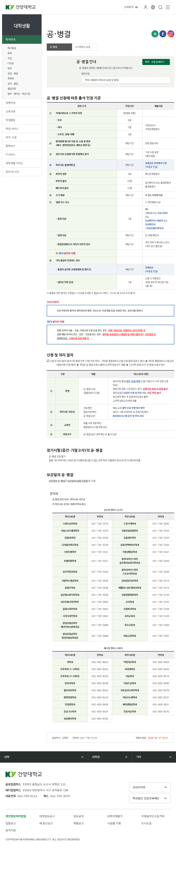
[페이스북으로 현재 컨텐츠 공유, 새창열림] (162, 33)
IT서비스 (10, 154)
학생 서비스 (12, 128)
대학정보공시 (47, 816)
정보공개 (78, 816)
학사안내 (10, 39)
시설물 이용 (114, 823)
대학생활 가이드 (14, 163)
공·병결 (104, 18)
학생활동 (10, 120)
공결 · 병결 (13, 73)
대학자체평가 (115, 816)
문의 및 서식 (12, 172)
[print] (154, 33)
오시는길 (146, 823)
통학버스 (10, 146)
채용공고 (78, 823)
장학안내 (10, 103)
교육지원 (10, 111)
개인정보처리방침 (16, 816)
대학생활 (63, 18)
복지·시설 (11, 137)
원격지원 (11, 830)
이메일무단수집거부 (152, 816)
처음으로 (50, 18)
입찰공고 (11, 823)
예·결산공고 (46, 823)
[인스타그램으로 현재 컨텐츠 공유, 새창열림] (170, 33)
